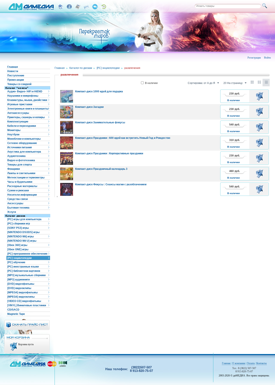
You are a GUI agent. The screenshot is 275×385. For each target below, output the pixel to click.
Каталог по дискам (80, 68)
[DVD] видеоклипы (19, 288)
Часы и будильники (19, 181)
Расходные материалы (22, 186)
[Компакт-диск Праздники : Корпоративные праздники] (66, 158)
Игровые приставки (19, 104)
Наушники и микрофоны (22, 95)
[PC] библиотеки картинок (23, 270)
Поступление (15, 75)
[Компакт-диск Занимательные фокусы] (66, 127)
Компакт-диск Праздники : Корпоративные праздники (109, 153)
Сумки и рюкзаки (18, 190)
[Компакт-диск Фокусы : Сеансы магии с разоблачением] (66, 189)
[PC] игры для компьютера (24, 219)
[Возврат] (103, 6)
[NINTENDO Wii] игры (20, 236)
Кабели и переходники (21, 125)
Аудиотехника (16, 156)
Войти (267, 57)
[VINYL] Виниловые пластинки (26, 305)
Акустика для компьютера (24, 151)
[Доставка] (95, 6)
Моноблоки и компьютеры (24, 138)
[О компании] (69, 6)
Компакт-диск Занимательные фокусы (100, 122)
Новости (12, 71)
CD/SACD (13, 309)
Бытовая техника (18, 207)
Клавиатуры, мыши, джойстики (27, 100)
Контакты (261, 363)
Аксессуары (15, 203)
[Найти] (265, 6)
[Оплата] (77, 6)
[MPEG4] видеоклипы (21, 296)
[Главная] (60, 6)
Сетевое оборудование (22, 143)
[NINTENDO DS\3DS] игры (23, 232)
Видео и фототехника (21, 160)
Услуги (11, 211)
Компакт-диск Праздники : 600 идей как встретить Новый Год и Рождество (122, 137)
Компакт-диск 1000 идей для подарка (99, 91)
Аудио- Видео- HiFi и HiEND (24, 91)
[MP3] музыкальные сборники (26, 275)
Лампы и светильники (21, 173)
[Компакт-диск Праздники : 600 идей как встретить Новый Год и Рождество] (66, 142)
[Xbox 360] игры (17, 245)
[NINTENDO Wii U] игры (21, 240)
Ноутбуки (13, 134)
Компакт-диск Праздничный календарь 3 (101, 168)
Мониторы (13, 130)
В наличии (151, 83)
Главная (12, 66)
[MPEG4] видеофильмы (22, 292)
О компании (238, 363)
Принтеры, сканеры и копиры (26, 117)
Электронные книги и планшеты (27, 108)
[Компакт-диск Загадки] (66, 111)
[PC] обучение (16, 262)
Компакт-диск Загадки (89, 106)
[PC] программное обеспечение (27, 253)
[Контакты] (86, 6)
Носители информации (22, 194)
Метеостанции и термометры (25, 177)
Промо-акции (15, 79)
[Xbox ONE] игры (17, 249)
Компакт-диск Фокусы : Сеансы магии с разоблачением (111, 184)
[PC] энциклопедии (19, 258)
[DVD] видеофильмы (20, 283)
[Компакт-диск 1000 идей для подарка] (66, 96)
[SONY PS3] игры (18, 227)
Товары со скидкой (19, 84)
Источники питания (19, 147)
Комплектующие (17, 121)
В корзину (260, 96)
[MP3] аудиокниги (18, 279)
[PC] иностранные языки (23, 266)
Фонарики (13, 168)
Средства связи (17, 199)
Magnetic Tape (16, 313)
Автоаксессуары (18, 112)
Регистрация (254, 57)
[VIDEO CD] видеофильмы (24, 301)
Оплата (251, 363)
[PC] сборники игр (18, 223)
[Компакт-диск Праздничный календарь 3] (66, 173)
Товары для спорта (19, 164)
